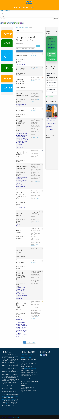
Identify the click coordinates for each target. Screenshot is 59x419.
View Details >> (35, 54)
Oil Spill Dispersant (51, 82)
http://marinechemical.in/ (8, 390)
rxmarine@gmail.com (7, 404)
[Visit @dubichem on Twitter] (41, 354)
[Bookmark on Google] (4, 23)
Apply (38, 46)
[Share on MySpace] (13, 23)
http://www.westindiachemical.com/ (10, 387)
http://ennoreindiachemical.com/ (10, 396)
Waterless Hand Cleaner (50, 93)
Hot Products (27, 7)
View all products (50, 96)
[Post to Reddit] (17, 23)
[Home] (29, 2)
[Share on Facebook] (2, 23)
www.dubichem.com (16, 417)
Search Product (19, 43)
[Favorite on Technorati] (19, 23)
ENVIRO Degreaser (51, 89)
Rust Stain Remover (51, 85)
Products (17, 7)
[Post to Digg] (10, 23)
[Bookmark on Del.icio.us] (8, 23)
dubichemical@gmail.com (30, 368)
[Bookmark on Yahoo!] (21, 23)
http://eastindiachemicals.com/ (9, 399)
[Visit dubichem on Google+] (46, 354)
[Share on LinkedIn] (11, 23)
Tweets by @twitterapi (26, 354)
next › (33, 342)
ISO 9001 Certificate (26, 357)
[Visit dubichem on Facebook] (44, 354)
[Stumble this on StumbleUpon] (6, 23)
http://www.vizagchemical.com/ (9, 393)
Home (17, 27)
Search (56, 18)
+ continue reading (50, 130)
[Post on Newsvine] (15, 23)
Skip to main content (5, 10)
